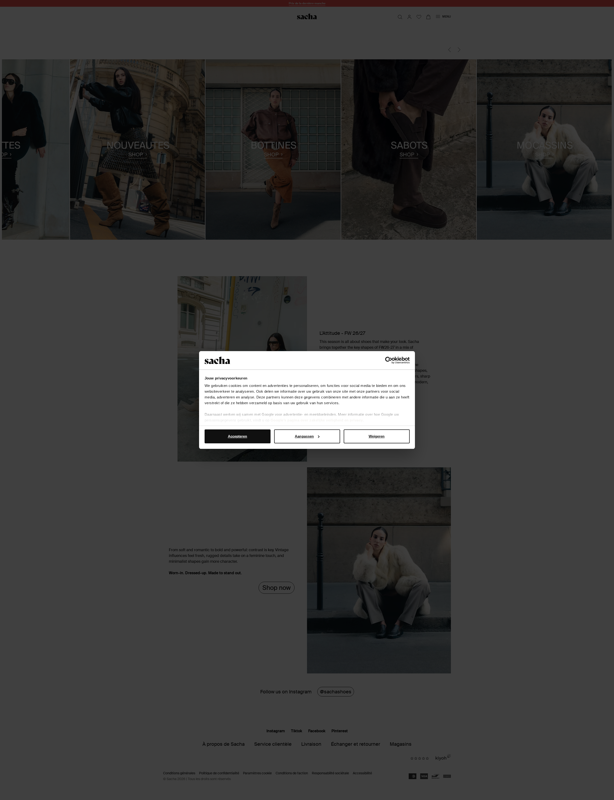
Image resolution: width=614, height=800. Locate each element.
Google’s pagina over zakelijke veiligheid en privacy (317, 420)
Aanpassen (304, 436)
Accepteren (237, 436)
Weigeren (377, 436)
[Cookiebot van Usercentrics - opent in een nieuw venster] (389, 360)
